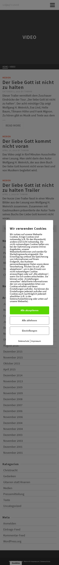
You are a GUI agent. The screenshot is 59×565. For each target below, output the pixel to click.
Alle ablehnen (29, 320)
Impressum (36, 341)
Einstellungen (29, 330)
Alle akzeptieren (30, 310)
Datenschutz (23, 341)
